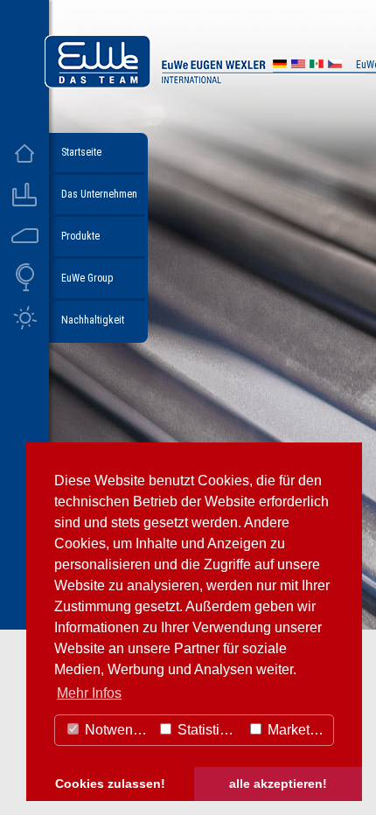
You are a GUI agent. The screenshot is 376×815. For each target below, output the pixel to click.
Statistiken (208, 729)
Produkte (80, 236)
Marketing (296, 729)
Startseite (81, 152)
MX (317, 66)
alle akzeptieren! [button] (278, 784)
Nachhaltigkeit (92, 320)
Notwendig (116, 729)
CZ (335, 66)
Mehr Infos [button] (89, 693)
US (298, 66)
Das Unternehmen (99, 194)
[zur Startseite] (205, 83)
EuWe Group (87, 278)
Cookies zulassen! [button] (110, 784)
